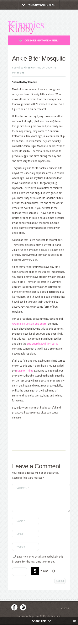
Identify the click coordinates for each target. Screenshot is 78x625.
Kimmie (28, 67)
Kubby (21, 28)
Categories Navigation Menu (41, 40)
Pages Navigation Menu (41, 5)
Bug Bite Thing (24, 370)
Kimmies (26, 24)
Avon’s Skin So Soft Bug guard (29, 323)
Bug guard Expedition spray (42, 343)
